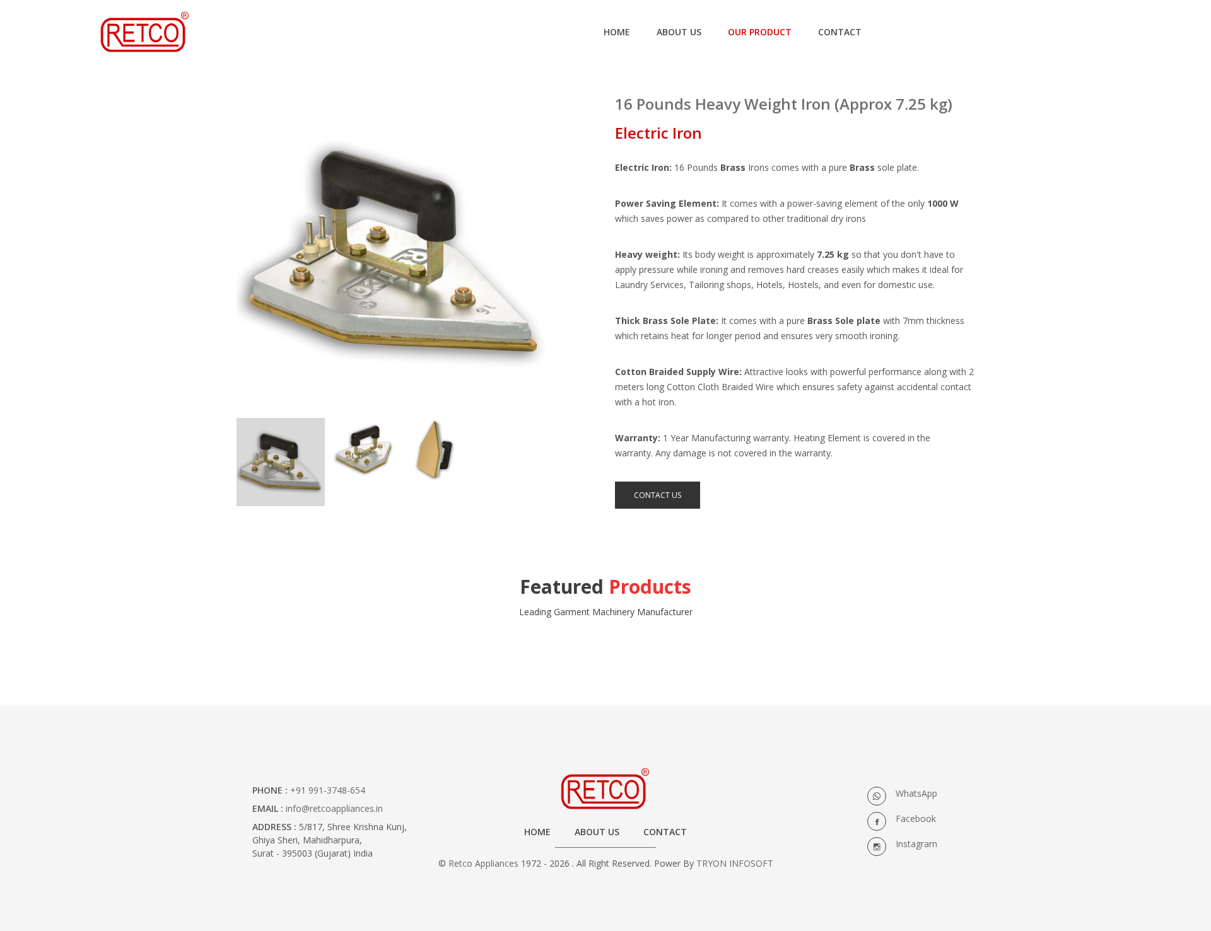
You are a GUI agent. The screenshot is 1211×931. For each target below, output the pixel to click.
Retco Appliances (483, 863)
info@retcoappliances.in (334, 808)
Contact (665, 832)
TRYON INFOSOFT (734, 863)
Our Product (760, 32)
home (617, 32)
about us (679, 32)
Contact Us (657, 495)
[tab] (281, 462)
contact (840, 32)
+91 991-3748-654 (327, 790)
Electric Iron (658, 132)
